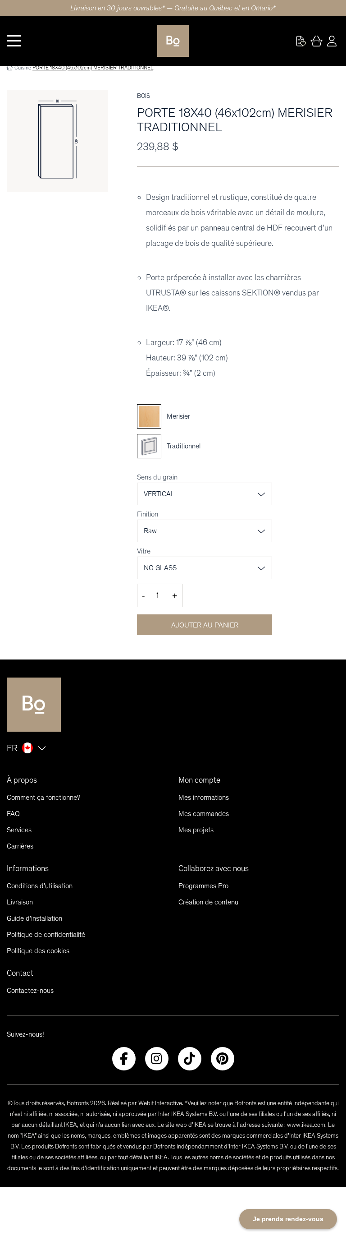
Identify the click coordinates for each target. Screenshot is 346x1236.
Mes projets (196, 830)
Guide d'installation (34, 918)
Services (19, 830)
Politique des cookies (38, 950)
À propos (22, 780)
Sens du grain (157, 477)
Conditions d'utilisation (40, 885)
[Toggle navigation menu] (14, 41)
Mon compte (199, 780)
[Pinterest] (222, 1058)
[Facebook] (124, 1058)
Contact (20, 973)
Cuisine (22, 68)
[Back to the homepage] (173, 41)
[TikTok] (189, 1058)
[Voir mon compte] (301, 41)
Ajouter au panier (204, 625)
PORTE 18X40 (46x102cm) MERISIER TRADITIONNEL (92, 68)
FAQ (13, 813)
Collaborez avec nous (213, 868)
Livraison (20, 902)
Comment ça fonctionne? (43, 797)
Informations (28, 868)
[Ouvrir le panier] (316, 41)
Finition (147, 514)
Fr (12, 748)
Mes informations (203, 797)
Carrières (20, 846)
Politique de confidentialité (46, 934)
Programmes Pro (203, 885)
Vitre (143, 551)
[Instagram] (156, 1058)
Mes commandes (203, 813)
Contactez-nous (30, 990)
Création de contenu (208, 902)
